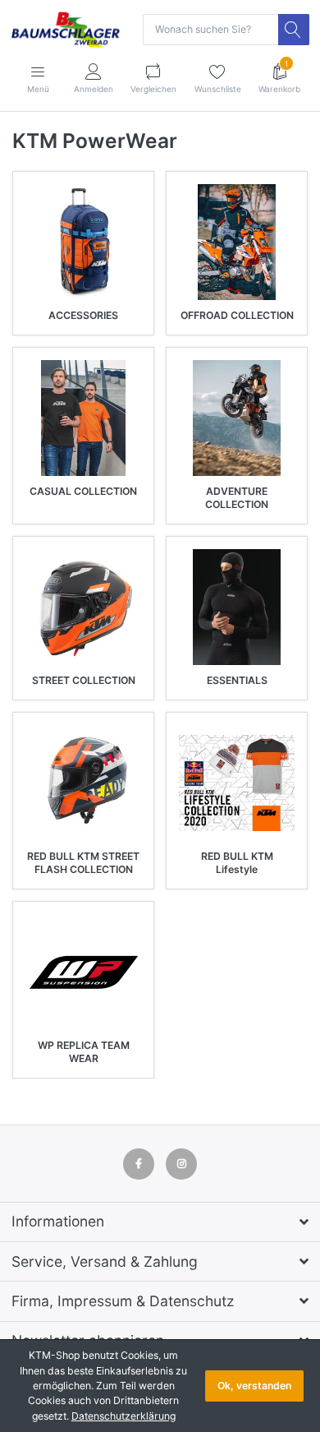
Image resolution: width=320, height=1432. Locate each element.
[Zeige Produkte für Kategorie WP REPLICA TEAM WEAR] (83, 972)
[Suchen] (293, 29)
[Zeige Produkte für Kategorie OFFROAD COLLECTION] (237, 242)
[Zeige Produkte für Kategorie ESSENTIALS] (237, 607)
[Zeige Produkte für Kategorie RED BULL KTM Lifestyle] (237, 783)
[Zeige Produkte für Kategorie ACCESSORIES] (83, 242)
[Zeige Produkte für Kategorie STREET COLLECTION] (83, 607)
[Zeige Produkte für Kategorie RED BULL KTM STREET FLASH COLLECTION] (83, 783)
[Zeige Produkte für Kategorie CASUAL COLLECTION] (83, 418)
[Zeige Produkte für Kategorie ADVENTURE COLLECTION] (237, 418)
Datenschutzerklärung (123, 1416)
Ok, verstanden (254, 1385)
